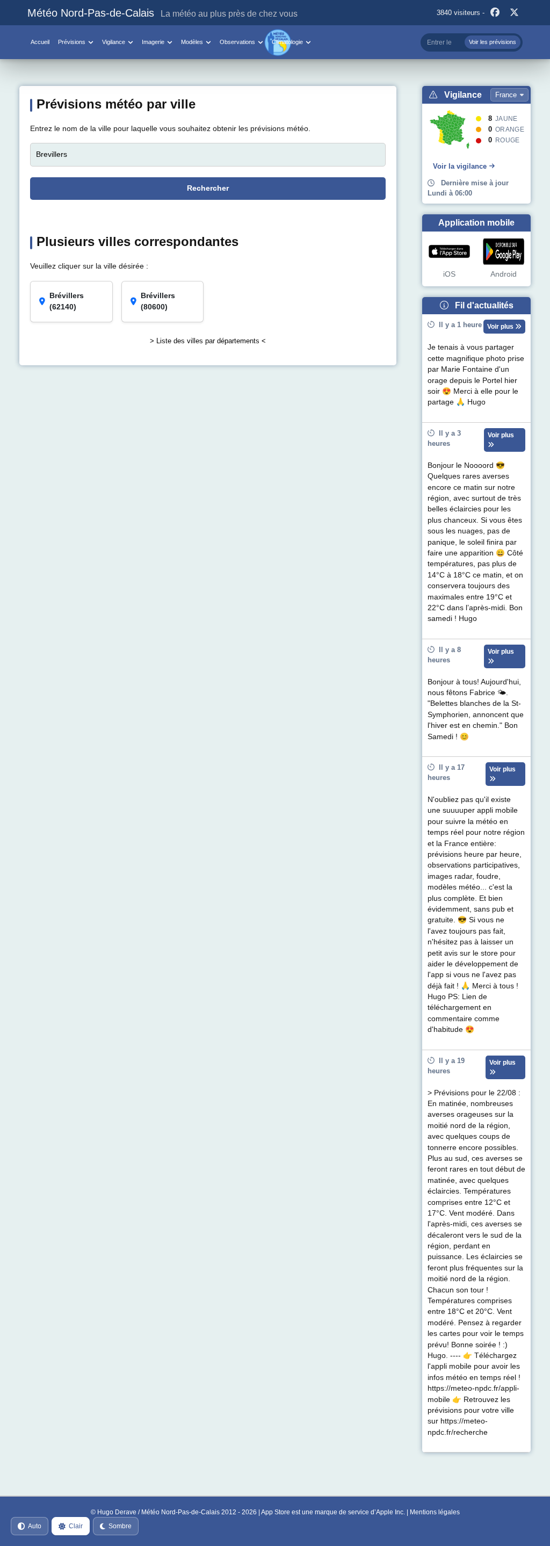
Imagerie (153, 42)
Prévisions (71, 42)
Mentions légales (435, 1512)
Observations (237, 42)
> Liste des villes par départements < (208, 341)
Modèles (192, 42)
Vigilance (113, 42)
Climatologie (287, 42)
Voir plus (501, 326)
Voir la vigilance (460, 166)
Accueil (40, 42)
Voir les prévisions (492, 42)
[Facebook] (495, 13)
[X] (514, 13)
